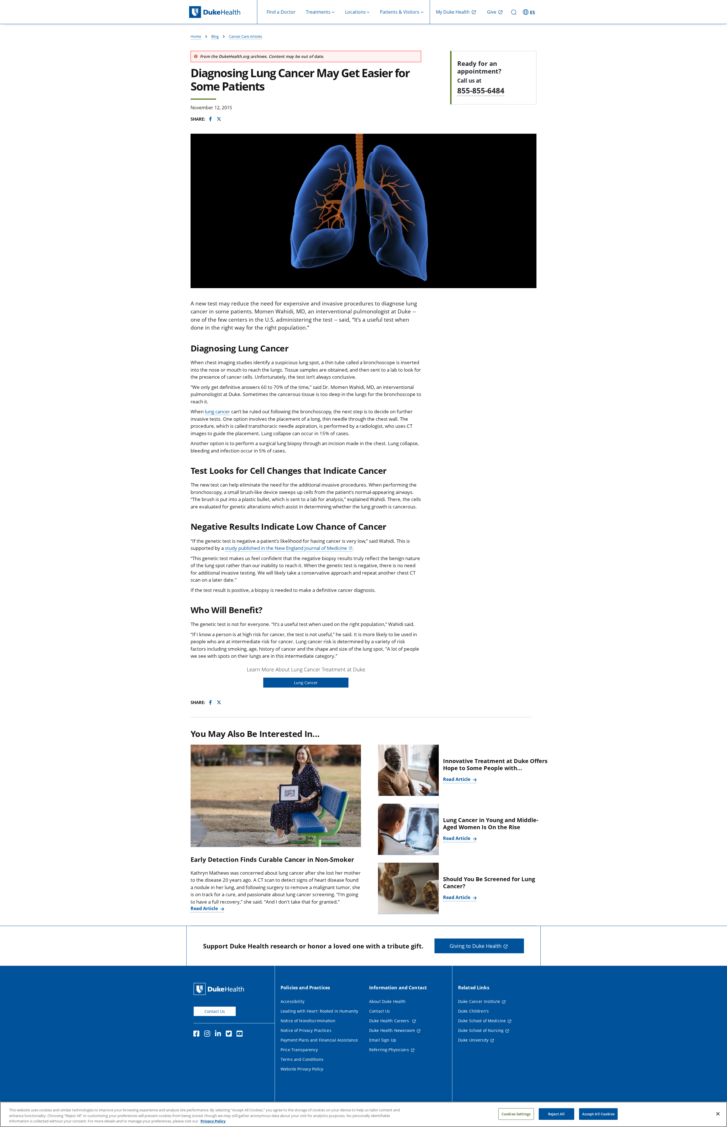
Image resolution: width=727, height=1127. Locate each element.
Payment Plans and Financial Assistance (319, 1040)
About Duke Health (387, 1001)
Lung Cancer (306, 682)
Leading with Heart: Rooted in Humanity (319, 1011)
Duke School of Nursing (481, 1030)
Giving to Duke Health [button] (476, 945)
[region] (363, 1114)
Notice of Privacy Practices (306, 1030)
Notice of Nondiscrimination (308, 1020)
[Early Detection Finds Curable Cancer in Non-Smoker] (276, 796)
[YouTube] (241, 1034)
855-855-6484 (480, 90)
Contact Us (214, 1011)
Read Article (205, 908)
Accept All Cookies (598, 1113)
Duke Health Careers (389, 1020)
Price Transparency (299, 1049)
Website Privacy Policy (302, 1069)
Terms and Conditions (302, 1059)
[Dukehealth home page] (223, 12)
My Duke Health (453, 12)
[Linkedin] (219, 1034)
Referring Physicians (389, 1049)
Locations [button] (355, 12)
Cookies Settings (516, 1113)
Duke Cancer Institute (479, 1001)
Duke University (473, 1040)
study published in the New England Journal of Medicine (286, 548)
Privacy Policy (212, 1121)
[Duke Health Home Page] (219, 989)
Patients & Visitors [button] (399, 12)
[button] (529, 11)
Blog (215, 36)
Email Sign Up (382, 1040)
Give (491, 12)
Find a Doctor (281, 12)
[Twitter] (230, 1034)
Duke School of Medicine (482, 1020)
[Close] (718, 1113)
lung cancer (217, 411)
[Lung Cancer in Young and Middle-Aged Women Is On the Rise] (408, 829)
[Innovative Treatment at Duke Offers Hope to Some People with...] (408, 770)
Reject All (556, 1113)
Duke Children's (473, 1011)
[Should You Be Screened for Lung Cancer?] (408, 888)
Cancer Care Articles (245, 36)
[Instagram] (208, 1034)
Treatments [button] (318, 12)
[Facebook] (197, 1034)
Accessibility (292, 1001)
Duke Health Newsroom (392, 1030)
